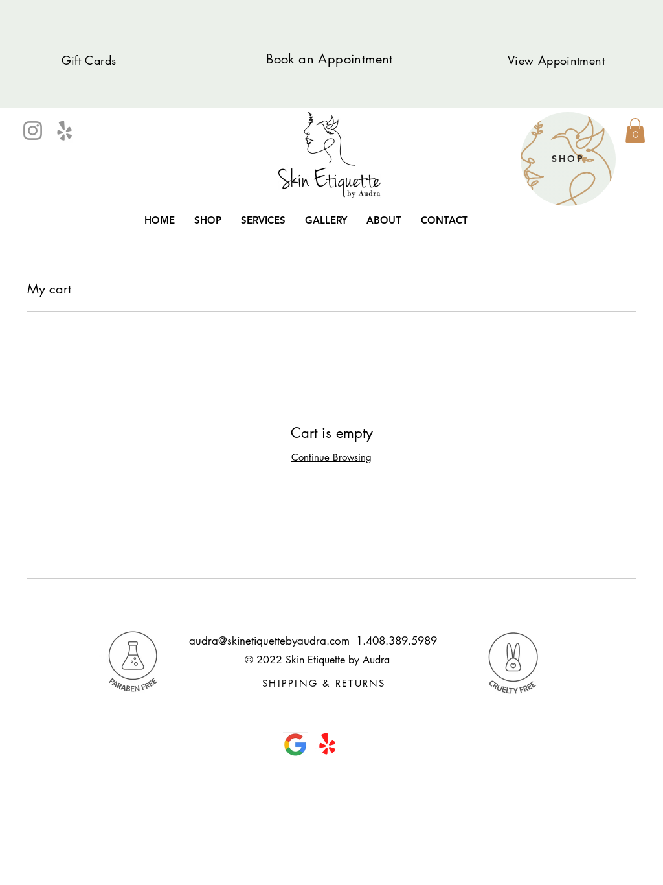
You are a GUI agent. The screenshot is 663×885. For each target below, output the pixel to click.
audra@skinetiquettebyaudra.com (269, 641)
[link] (635, 130)
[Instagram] (32, 130)
